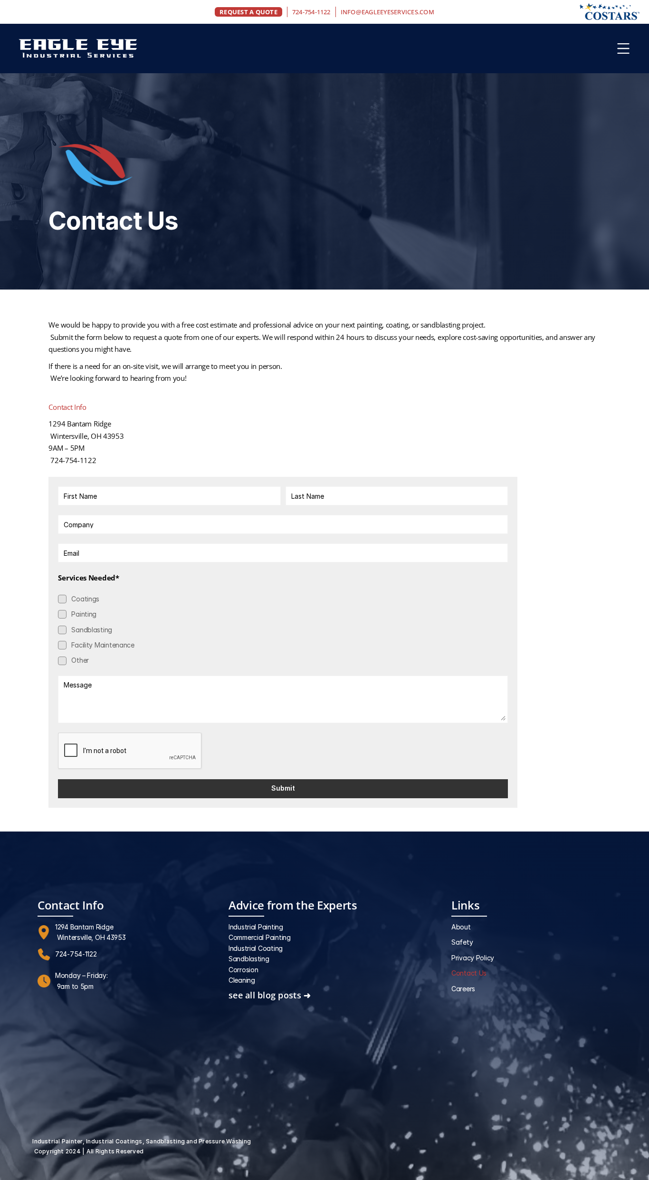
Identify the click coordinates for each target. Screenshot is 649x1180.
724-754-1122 (311, 12)
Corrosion (243, 970)
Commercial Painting (260, 937)
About (461, 927)
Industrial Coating (256, 948)
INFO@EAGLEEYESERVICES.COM (387, 12)
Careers (463, 989)
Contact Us (469, 973)
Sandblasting (249, 959)
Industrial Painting (256, 927)
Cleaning (242, 980)
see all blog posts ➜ (270, 995)
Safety (462, 942)
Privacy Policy (472, 958)
